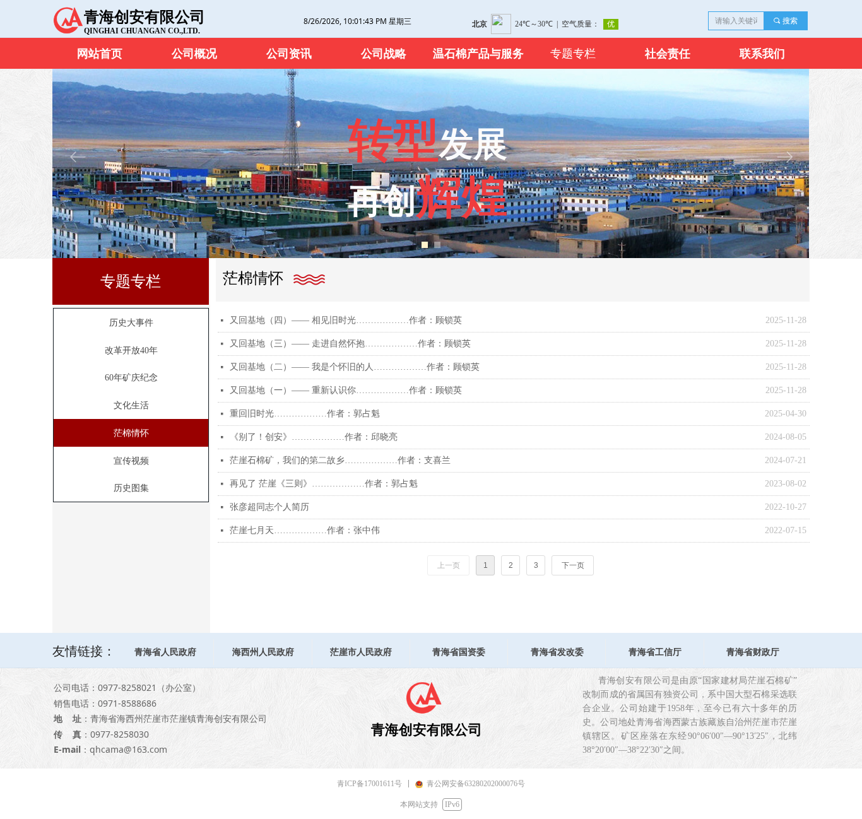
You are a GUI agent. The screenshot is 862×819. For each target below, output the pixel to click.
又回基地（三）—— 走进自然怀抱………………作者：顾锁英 (350, 343)
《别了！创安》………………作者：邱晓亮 (314, 437)
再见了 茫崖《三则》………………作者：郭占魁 (324, 483)
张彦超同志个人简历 (269, 507)
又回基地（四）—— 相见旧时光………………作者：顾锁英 (346, 320)
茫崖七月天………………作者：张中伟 (305, 530)
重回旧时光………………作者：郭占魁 (305, 413)
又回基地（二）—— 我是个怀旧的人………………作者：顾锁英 (355, 367)
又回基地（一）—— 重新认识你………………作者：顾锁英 (346, 390)
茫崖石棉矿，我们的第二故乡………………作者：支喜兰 (340, 460)
